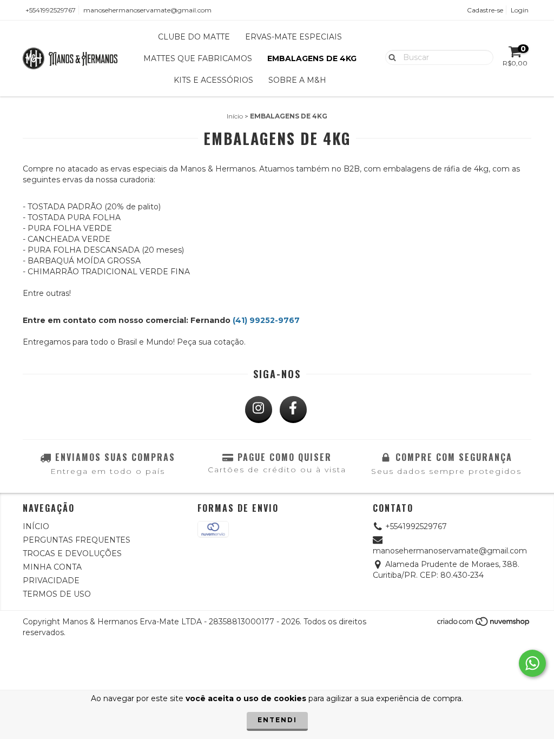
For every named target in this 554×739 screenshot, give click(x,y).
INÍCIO (36, 526)
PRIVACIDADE (51, 580)
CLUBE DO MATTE (194, 37)
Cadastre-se (485, 10)
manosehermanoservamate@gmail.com (147, 10)
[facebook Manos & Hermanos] (293, 409)
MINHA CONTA (52, 567)
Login (520, 10)
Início (235, 116)
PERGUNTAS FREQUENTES (76, 540)
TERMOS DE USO (57, 594)
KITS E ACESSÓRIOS (213, 80)
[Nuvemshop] (484, 625)
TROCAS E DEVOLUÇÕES (72, 553)
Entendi (277, 720)
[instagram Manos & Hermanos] (258, 409)
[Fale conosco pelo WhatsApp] (532, 663)
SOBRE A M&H (297, 80)
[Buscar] (389, 56)
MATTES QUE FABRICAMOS (197, 58)
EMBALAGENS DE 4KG (312, 58)
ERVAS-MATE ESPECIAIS (293, 37)
